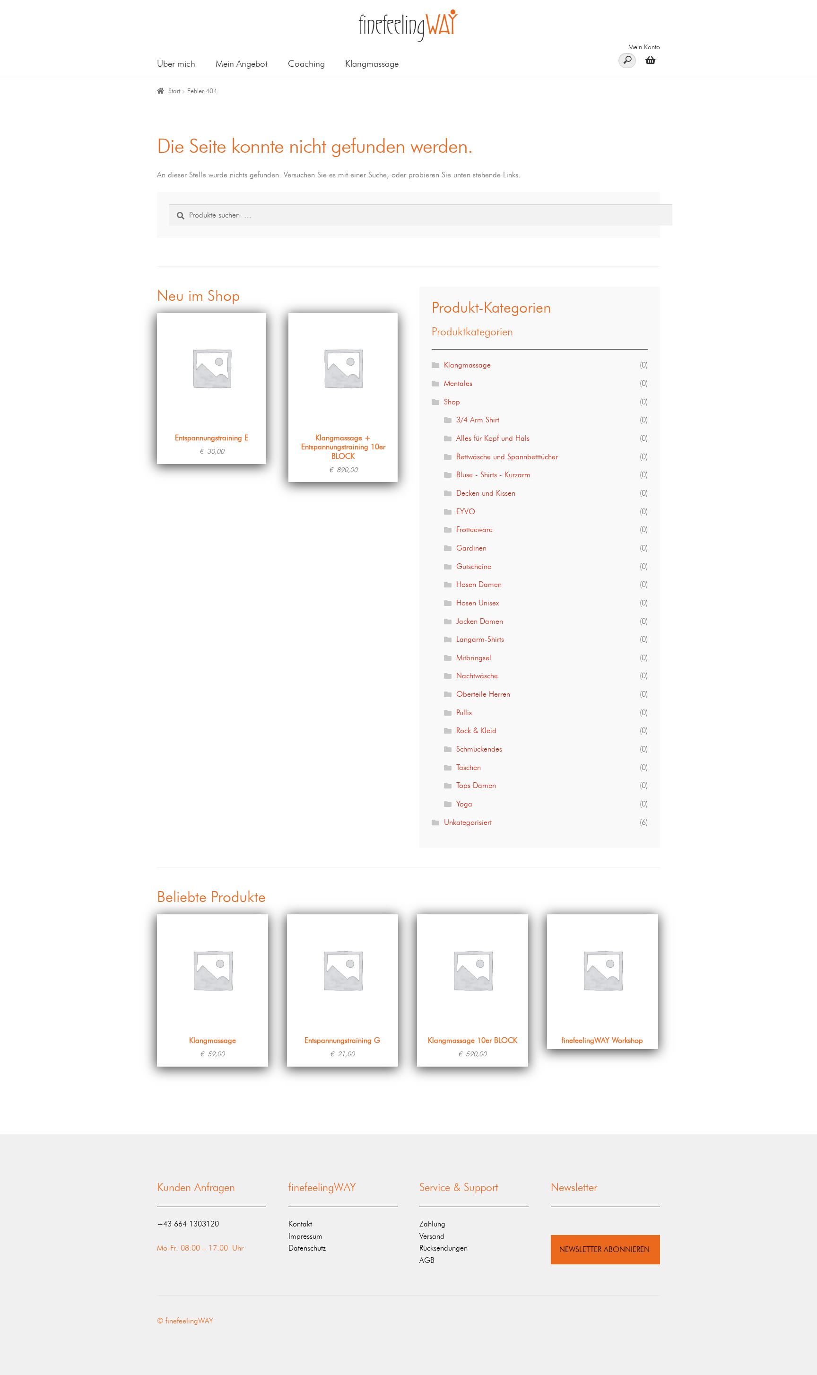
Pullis (464, 712)
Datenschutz (307, 1248)
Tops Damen (476, 785)
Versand (431, 1236)
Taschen (468, 767)
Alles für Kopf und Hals (493, 438)
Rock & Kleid (476, 730)
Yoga (464, 803)
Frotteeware (474, 529)
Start (174, 91)
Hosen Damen (479, 584)
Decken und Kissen (485, 493)
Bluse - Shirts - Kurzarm (493, 474)
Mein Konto (644, 47)
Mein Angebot (242, 63)
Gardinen (471, 547)
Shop (452, 401)
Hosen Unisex (477, 602)
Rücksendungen (443, 1248)
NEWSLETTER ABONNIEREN (604, 1249)
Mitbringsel (473, 657)
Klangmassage (372, 63)
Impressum (305, 1236)
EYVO (465, 511)
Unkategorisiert (468, 822)
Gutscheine (473, 566)
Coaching (306, 63)
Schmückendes (479, 748)
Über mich (176, 63)
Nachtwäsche (477, 675)
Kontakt (300, 1223)
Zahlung (432, 1223)
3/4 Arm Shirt (477, 419)
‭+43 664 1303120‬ (188, 1223)
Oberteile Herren (483, 694)
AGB (427, 1260)
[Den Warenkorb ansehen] (648, 60)
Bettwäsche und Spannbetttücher (507, 456)
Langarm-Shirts (480, 639)
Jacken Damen (479, 621)
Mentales (458, 383)
